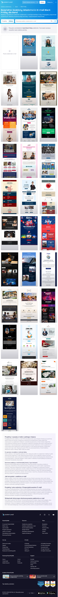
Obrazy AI (27, 550)
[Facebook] (40, 514)
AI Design (27, 543)
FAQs (31, 564)
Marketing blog (5, 549)
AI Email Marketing (29, 547)
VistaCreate (5, 561)
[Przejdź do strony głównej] (6, 2)
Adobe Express (6, 563)
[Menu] (56, 2)
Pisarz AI (27, 549)
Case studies (5, 527)
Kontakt (32, 559)
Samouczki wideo (6, 543)
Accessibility (33, 563)
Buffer (18, 561)
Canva (3, 559)
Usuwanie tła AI (44, 547)
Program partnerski (6, 529)
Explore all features (26, 533)
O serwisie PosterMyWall (8, 524)
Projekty (4, 21)
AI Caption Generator (46, 550)
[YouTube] (53, 514)
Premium (44, 526)
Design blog (5, 547)
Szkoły (43, 531)
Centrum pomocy (34, 561)
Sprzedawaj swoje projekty (8, 533)
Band (16, 6)
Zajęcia (4, 545)
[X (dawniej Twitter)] (49, 514)
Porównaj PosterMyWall (8, 555)
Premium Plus (45, 527)
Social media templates (27, 527)
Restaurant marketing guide (8, 550)
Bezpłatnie (44, 524)
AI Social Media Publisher (30, 545)
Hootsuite (19, 563)
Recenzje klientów (6, 535)
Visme (18, 559)
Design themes (25, 529)
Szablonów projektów (27, 524)
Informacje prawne (34, 568)
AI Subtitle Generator (46, 543)
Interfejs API (33, 566)
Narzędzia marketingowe (28, 531)
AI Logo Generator (45, 549)
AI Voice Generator (45, 545)
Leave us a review (6, 531)
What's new (5, 526)
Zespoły (44, 529)
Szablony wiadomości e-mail (6, 6)
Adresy (11, 21)
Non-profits (45, 533)
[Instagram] (44, 514)
